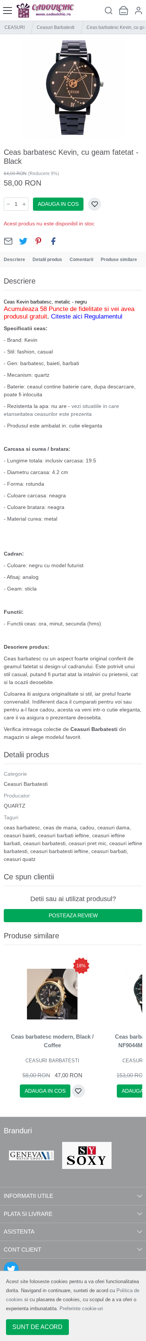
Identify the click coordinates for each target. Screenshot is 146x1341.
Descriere (14, 259)
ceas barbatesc (22, 828)
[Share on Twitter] (23, 241)
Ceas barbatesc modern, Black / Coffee (52, 1040)
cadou (87, 828)
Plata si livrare (28, 1214)
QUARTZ (14, 806)
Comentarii (81, 259)
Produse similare (119, 259)
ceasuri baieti (19, 835)
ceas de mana (60, 828)
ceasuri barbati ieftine (63, 835)
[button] (138, 10)
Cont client (22, 1249)
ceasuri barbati (109, 851)
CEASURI (14, 27)
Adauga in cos (58, 204)
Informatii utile (28, 1196)
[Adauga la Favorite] (94, 204)
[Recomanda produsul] (8, 241)
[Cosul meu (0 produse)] (123, 10)
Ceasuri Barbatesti (55, 27)
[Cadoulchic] (49, 10)
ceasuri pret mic (87, 843)
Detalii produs (47, 259)
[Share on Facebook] (53, 241)
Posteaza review (73, 915)
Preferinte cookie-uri (81, 1308)
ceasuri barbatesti (44, 843)
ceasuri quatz (20, 859)
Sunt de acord (37, 1327)
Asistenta (19, 1231)
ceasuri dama (113, 828)
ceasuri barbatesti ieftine (59, 851)
